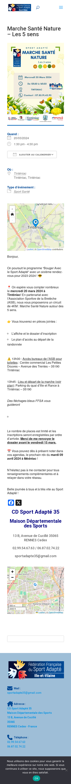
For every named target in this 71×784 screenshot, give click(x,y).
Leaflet (41, 612)
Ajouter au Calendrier (34, 154)
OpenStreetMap (55, 612)
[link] (19, 7)
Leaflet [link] (30, 249)
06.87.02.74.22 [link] (48, 548)
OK (36, 778)
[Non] (66, 770)
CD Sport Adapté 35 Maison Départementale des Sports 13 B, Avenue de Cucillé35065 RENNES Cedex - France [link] (29, 717)
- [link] (12, 220)
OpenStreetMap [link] (44, 249)
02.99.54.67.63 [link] (23, 548)
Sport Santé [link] (22, 191)
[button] (35, 223)
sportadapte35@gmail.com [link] (35, 556)
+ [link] (12, 208)
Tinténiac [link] (20, 173)
